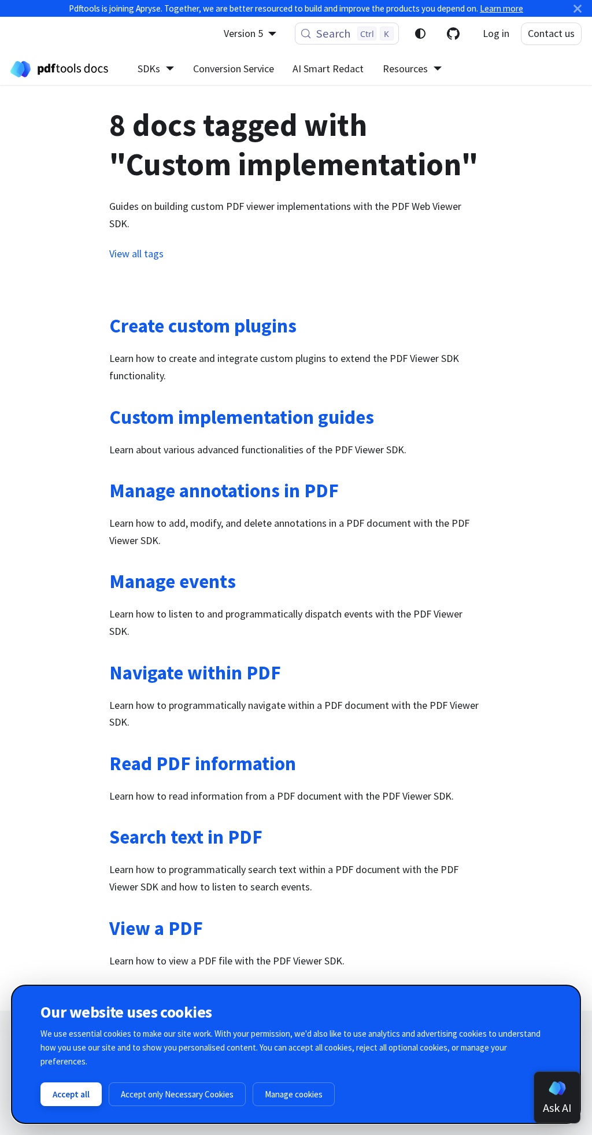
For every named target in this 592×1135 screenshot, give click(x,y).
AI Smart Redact (328, 68)
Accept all (71, 1094)
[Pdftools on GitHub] (453, 34)
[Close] (577, 8)
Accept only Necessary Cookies (177, 1094)
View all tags (136, 253)
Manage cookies (294, 1094)
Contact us (551, 33)
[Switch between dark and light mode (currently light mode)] (420, 33)
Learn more (501, 8)
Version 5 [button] (243, 33)
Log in (496, 33)
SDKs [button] (149, 68)
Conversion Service (233, 68)
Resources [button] (405, 68)
